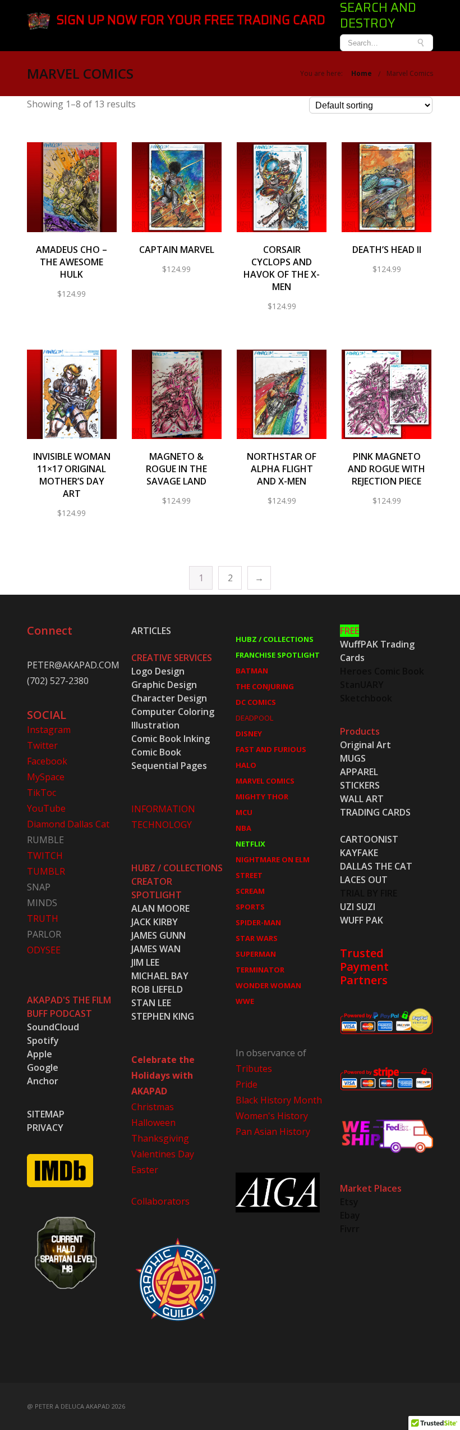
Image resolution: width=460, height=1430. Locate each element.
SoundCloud (53, 1027)
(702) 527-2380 (58, 681)
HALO (246, 765)
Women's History (272, 1116)
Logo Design (158, 671)
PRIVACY (45, 1127)
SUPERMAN (256, 954)
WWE (245, 1001)
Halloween (153, 1122)
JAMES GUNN (158, 935)
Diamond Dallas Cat (68, 824)
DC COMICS (256, 702)
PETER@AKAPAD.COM (73, 665)
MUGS (353, 758)
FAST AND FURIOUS (271, 749)
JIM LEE (145, 962)
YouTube (46, 808)
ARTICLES (151, 631)
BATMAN (252, 671)
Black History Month (279, 1100)
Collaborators (160, 1201)
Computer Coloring (172, 711)
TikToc (41, 792)
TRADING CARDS (375, 812)
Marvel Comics (410, 73)
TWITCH (45, 855)
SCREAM (250, 891)
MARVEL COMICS (265, 781)
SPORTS (250, 907)
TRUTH (42, 918)
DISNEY (249, 733)
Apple (39, 1054)
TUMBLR (46, 871)
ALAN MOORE (160, 908)
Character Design (169, 698)
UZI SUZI (357, 906)
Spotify (43, 1040)
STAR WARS (257, 938)
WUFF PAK (361, 920)
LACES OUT (364, 880)
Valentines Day (162, 1154)
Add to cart (71, 195)
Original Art (365, 745)
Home (361, 73)
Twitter (42, 745)
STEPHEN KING (162, 1016)
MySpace (46, 777)
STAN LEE (151, 1003)
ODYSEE (44, 950)
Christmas (152, 1107)
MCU (244, 812)
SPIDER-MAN (258, 922)
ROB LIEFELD (157, 989)
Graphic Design (164, 684)
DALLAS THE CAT (376, 866)
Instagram (49, 729)
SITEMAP (46, 1114)
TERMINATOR (260, 970)
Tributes (254, 1068)
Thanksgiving (160, 1138)
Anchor (42, 1081)
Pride (246, 1084)
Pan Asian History (273, 1131)
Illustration (155, 725)
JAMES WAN (156, 949)
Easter (144, 1170)
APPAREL (359, 772)
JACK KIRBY (154, 922)
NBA (243, 828)
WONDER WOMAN (268, 985)
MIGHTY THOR (262, 796)
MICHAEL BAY (159, 976)
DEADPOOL (254, 718)
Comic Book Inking (170, 738)
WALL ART (362, 799)
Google (42, 1067)
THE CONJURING (265, 686)
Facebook (47, 761)
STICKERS (360, 785)
